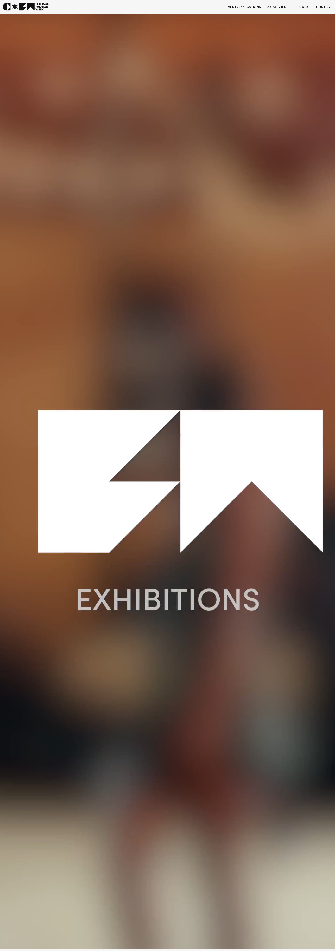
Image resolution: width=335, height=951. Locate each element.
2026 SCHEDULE (280, 6)
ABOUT (304, 6)
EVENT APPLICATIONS (243, 6)
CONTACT (324, 6)
